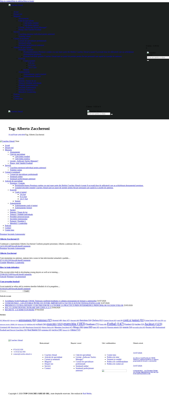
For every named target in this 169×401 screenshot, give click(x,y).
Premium (3, 234)
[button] (18, 246)
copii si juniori (133, 320)
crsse (160, 320)
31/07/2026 (137, 353)
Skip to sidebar (17, 1)
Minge (78, 327)
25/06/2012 (4, 274)
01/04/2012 (4, 289)
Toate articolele (19, 135)
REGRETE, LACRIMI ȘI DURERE (19, 310)
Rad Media (87, 393)
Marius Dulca (48, 327)
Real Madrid (34, 330)
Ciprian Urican (109, 320)
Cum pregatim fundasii (9, 282)
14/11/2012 (4, 246)
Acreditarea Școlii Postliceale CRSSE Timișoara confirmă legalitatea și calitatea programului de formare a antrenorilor (51, 301)
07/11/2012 (4, 260)
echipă (41, 324)
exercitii (55, 324)
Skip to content (6, 1)
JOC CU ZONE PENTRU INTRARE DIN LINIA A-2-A (28, 308)
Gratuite (3, 262)
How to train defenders (9, 267)
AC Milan (5, 320)
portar (103, 327)
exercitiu (74, 324)
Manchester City (18, 327)
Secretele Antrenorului (16, 234)
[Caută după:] (11, 291)
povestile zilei (139, 327)
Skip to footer (28, 1)
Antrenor (44, 320)
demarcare (22, 324)
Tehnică (66, 330)
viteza (75, 330)
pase (96, 327)
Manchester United (33, 327)
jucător (139, 324)
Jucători (153, 324)
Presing (150, 327)
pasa (88, 327)
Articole (3, 277)
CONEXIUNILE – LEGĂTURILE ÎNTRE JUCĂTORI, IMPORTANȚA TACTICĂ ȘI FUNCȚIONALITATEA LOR (52, 303)
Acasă (10, 135)
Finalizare (92, 324)
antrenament (27, 320)
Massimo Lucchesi (64, 327)
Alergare (14, 320)
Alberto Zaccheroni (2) (9, 239)
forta (103, 324)
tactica (57, 330)
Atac (66, 320)
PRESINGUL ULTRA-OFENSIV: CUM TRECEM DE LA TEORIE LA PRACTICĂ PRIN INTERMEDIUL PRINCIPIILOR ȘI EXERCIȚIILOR (64, 305)
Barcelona (85, 320)
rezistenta (46, 330)
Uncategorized (20, 277)
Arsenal (57, 320)
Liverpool (5, 327)
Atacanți (74, 320)
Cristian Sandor (151, 320)
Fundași (130, 324)
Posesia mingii (114, 327)
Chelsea (97, 320)
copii (120, 320)
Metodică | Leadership (15, 262)
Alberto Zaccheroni (8, 253)
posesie (127, 327)
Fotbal (115, 324)
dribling (31, 324)
